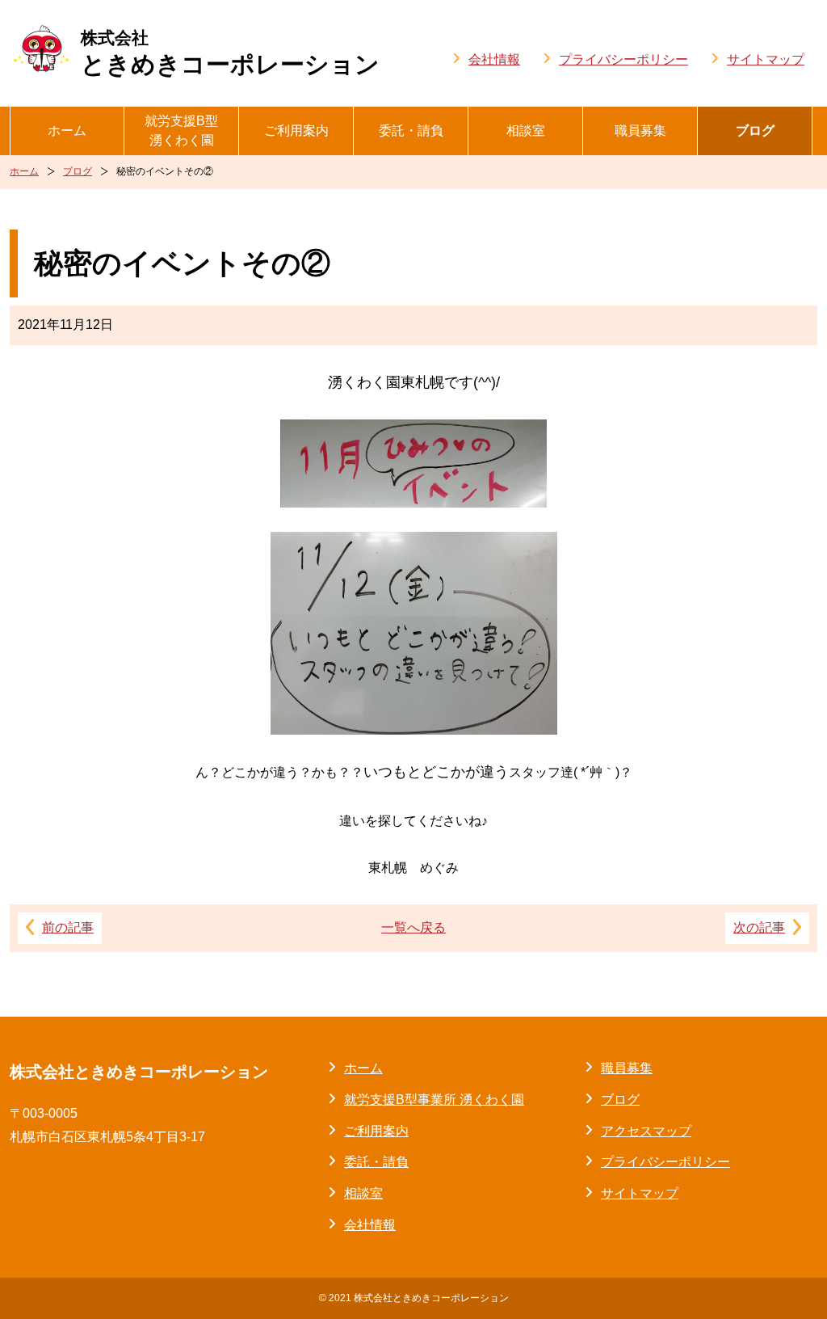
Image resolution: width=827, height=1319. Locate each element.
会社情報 (494, 59)
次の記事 (759, 927)
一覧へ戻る (413, 927)
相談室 (525, 130)
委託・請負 (411, 130)
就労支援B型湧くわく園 (181, 130)
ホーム (67, 130)
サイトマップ (765, 59)
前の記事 (68, 927)
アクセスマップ (646, 1131)
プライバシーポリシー (623, 59)
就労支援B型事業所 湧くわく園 (434, 1099)
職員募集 (640, 130)
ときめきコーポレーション (230, 53)
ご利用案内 (296, 130)
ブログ (755, 130)
